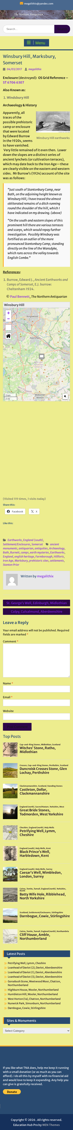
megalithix (34, 69)
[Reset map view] (8, 336)
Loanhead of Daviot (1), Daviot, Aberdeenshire (35, 972)
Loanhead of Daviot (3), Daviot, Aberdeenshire (35, 976)
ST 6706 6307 (13, 82)
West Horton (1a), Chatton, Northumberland (34, 999)
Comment (10, 641)
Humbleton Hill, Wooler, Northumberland (33, 994)
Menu (40, 43)
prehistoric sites (38, 560)
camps (25, 552)
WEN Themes (51, 1125)
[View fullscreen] (8, 327)
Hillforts (59, 556)
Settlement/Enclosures (16, 544)
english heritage (24, 556)
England (8, 556)
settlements (57, 560)
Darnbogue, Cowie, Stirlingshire (27, 1008)
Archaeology (56, 548)
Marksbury (21, 560)
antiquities (41, 548)
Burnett (14, 552)
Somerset (37, 544)
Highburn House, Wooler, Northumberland (33, 989)
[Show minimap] (65, 396)
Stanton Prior (11, 564)
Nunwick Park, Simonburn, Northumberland (34, 1003)
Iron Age (8, 560)
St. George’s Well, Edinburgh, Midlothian (36, 603)
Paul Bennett (20, 296)
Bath (6, 552)
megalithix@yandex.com (38, 3)
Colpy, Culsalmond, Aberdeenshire (36, 611)
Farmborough (43, 556)
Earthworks (15, 540)
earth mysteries (39, 552)
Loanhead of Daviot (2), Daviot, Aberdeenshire (35, 967)
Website (8, 711)
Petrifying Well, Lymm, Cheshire (27, 963)
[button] (42, 356)
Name (8, 683)
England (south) (33, 540)
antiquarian (26, 548)
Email (7, 697)
